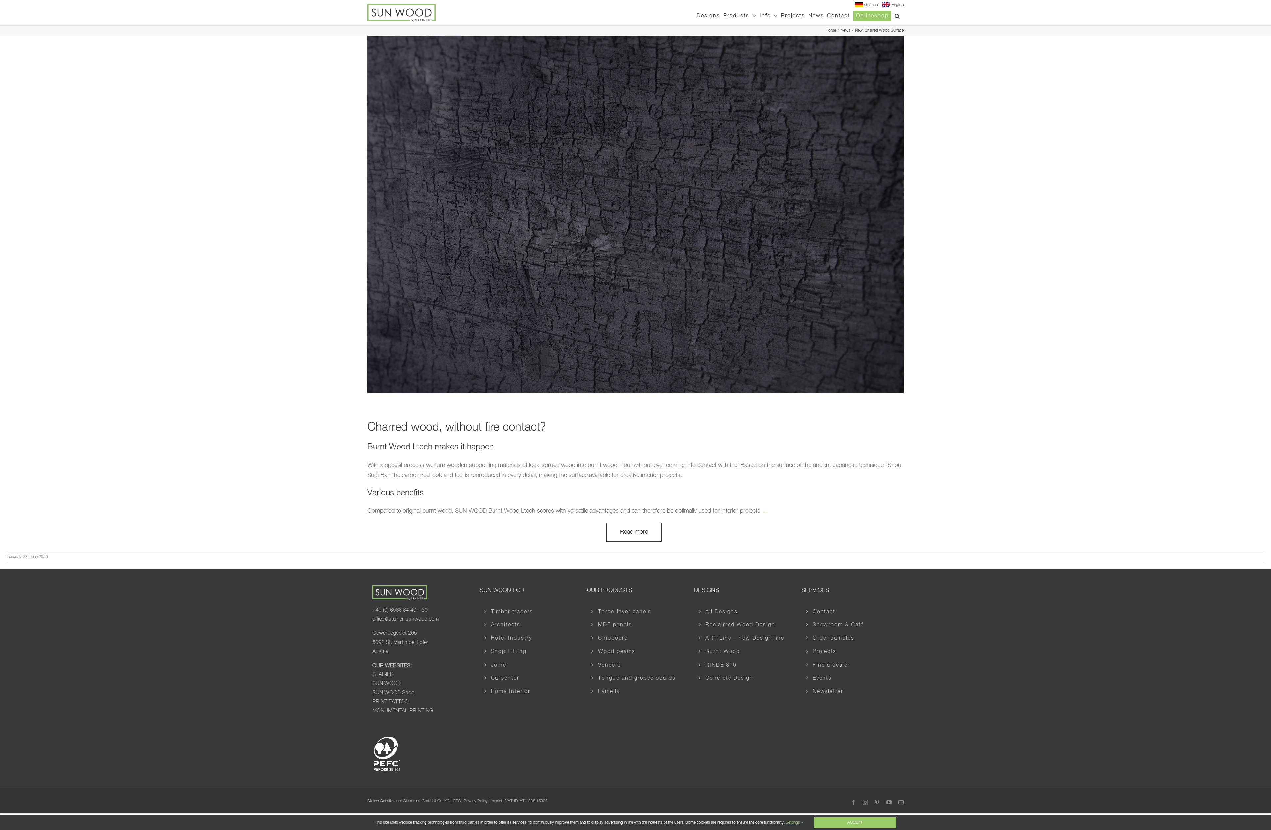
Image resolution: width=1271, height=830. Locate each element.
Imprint (496, 801)
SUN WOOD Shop (393, 693)
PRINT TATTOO (390, 702)
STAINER (383, 674)
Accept (855, 823)
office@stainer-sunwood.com (405, 619)
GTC (457, 801)
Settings (793, 823)
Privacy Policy (476, 801)
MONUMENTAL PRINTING (402, 711)
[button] (897, 16)
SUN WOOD (386, 683)
